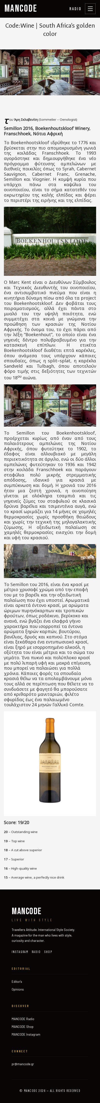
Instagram (20, 952)
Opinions (18, 989)
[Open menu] (90, 8)
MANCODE (20, 9)
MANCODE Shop (22, 1027)
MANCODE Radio (23, 1019)
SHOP (48, 952)
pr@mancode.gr (23, 1064)
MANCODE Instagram (26, 1034)
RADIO (75, 8)
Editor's (17, 982)
